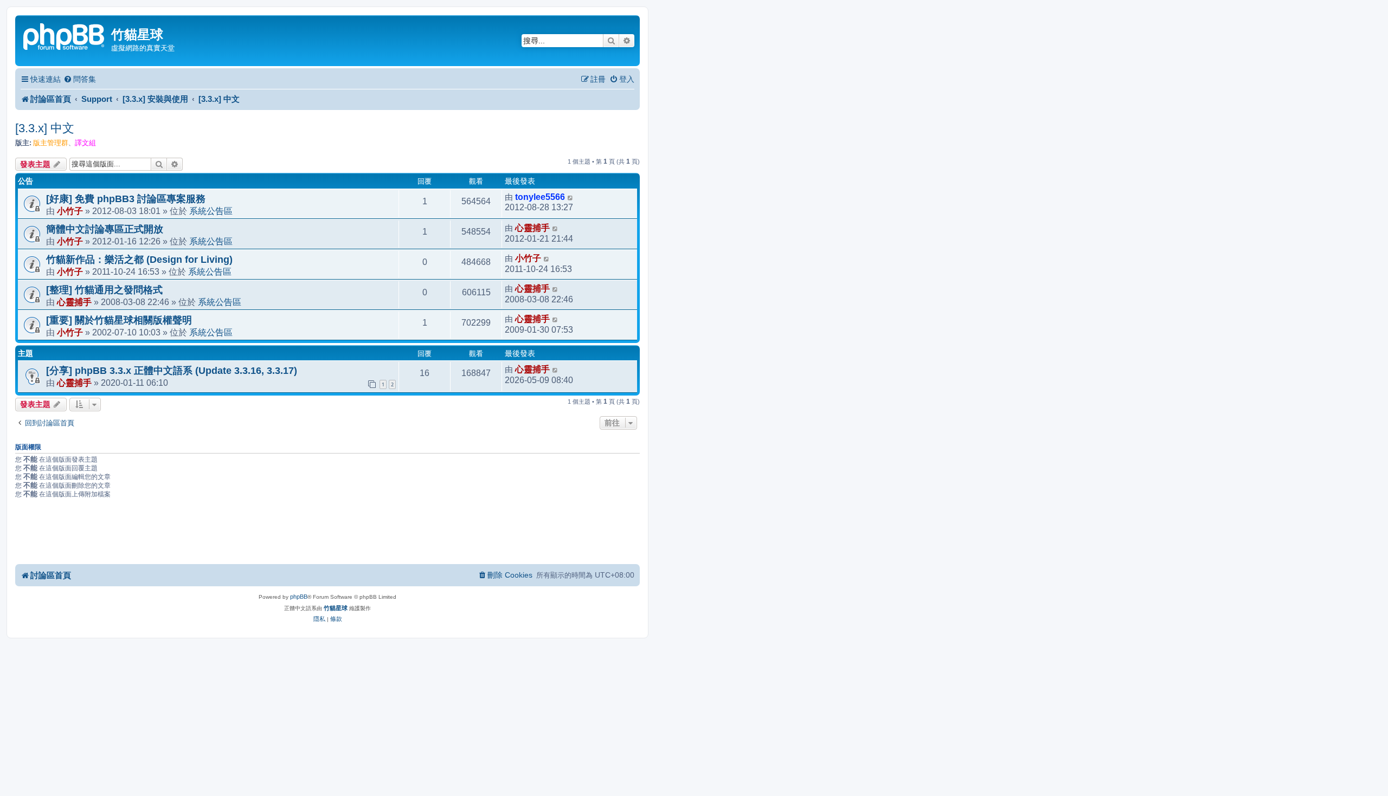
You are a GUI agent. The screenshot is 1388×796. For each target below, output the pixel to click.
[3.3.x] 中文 (44, 128)
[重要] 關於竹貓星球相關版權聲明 (119, 320)
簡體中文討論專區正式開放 (104, 229)
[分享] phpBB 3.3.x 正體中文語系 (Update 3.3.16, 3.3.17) (171, 370)
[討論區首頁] (64, 35)
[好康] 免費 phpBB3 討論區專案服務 (125, 198)
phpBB (298, 596)
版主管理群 (50, 143)
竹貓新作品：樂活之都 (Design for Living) (139, 259)
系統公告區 (211, 211)
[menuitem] (79, 79)
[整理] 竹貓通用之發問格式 (104, 289)
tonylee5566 (540, 197)
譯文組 (85, 143)
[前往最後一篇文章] (570, 197)
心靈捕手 (532, 227)
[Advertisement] (327, 533)
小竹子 (70, 211)
